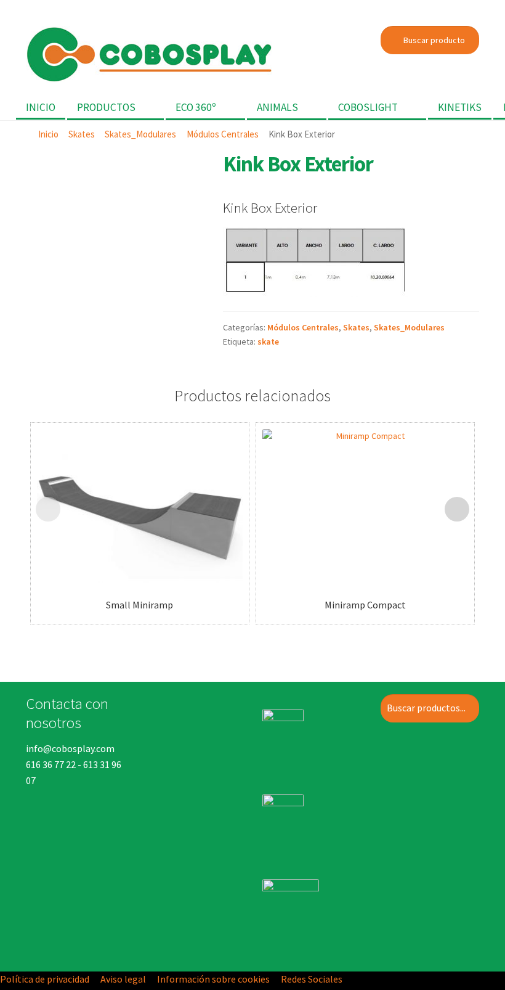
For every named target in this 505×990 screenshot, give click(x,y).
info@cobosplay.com (70, 748)
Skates (81, 134)
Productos (106, 107)
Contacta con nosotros (67, 712)
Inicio (40, 107)
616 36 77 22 (51, 764)
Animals (277, 107)
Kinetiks (460, 107)
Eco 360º (196, 107)
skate (268, 341)
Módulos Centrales (223, 134)
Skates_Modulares (140, 134)
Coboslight (368, 107)
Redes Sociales (311, 979)
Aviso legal (123, 979)
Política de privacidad (44, 979)
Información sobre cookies (213, 979)
